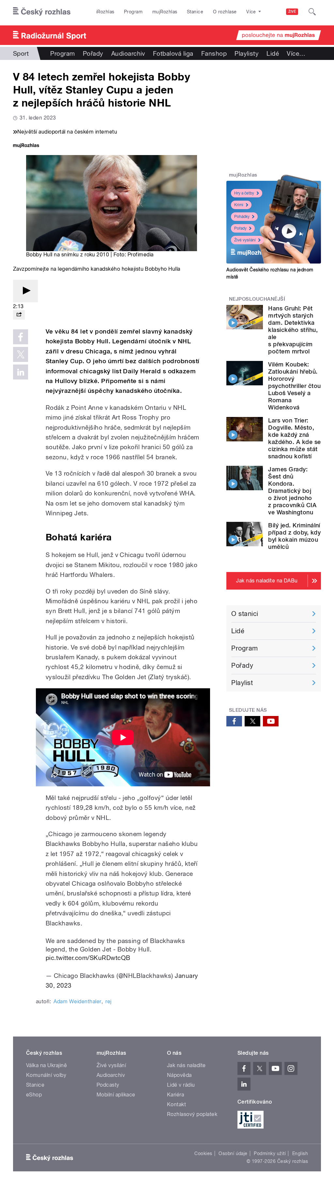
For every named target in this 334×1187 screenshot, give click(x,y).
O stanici (244, 614)
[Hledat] (312, 11)
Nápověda (179, 1075)
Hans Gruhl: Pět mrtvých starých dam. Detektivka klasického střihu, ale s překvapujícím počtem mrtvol (293, 330)
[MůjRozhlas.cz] (26, 146)
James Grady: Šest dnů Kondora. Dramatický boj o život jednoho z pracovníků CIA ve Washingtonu (292, 491)
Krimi (238, 205)
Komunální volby (46, 1075)
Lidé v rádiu (181, 1085)
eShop (34, 1095)
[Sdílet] (19, 315)
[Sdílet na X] (20, 354)
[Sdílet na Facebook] (20, 336)
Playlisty (247, 53)
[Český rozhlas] (41, 11)
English (300, 1153)
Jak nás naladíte (186, 1065)
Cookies (203, 1153)
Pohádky (242, 216)
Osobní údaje (233, 1153)
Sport (21, 53)
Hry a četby (244, 193)
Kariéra (175, 1095)
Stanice (195, 11)
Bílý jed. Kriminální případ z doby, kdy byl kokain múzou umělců (294, 536)
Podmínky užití (270, 1153)
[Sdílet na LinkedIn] (20, 372)
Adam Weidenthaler (77, 1001)
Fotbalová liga (173, 53)
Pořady (93, 53)
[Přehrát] (25, 291)
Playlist (242, 683)
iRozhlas (105, 11)
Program (133, 11)
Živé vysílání (245, 240)
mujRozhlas (164, 11)
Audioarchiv (128, 53)
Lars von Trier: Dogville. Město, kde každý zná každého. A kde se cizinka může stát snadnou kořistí (294, 438)
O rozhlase (225, 11)
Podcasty (108, 1085)
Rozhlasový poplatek (192, 1114)
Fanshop (214, 53)
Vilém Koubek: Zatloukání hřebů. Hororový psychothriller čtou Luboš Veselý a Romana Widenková (294, 386)
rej (108, 1001)
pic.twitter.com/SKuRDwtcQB (88, 957)
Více (296, 53)
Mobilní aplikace (116, 1095)
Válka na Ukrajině (46, 1065)
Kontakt (176, 1104)
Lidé (272, 53)
